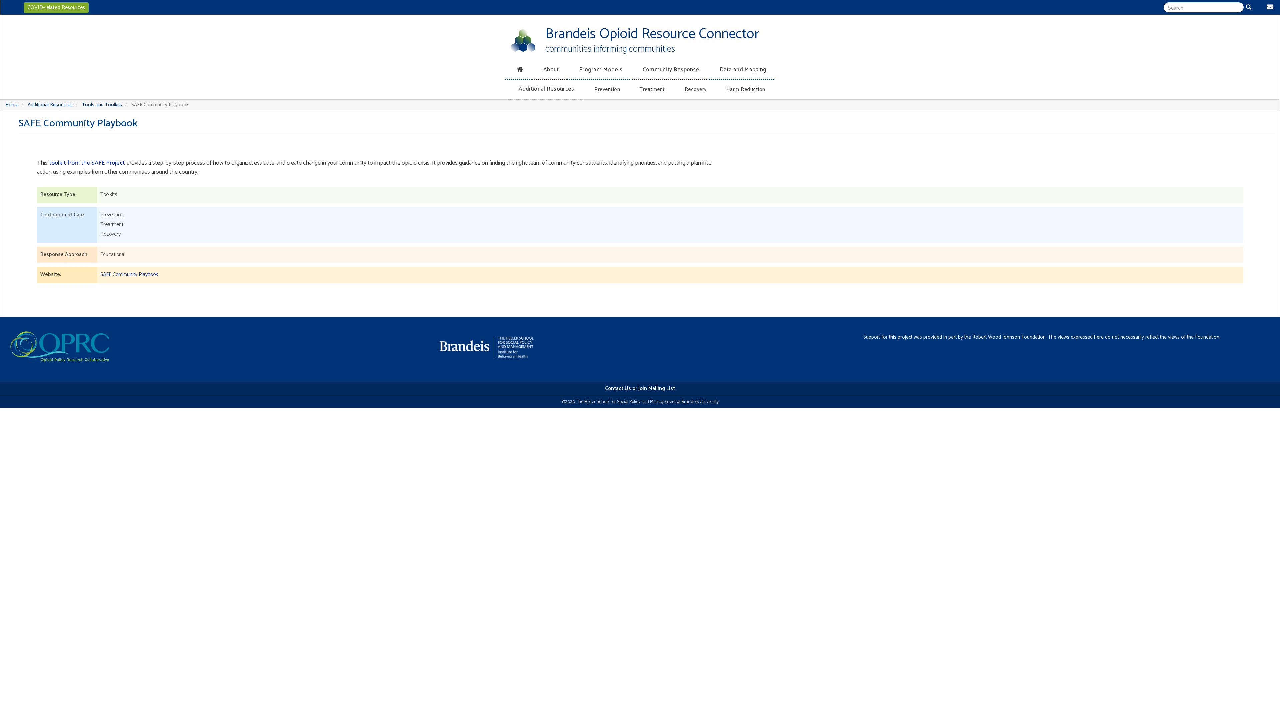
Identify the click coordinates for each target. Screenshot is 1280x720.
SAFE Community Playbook (129, 274)
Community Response (671, 69)
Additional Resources (546, 89)
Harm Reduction (745, 89)
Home (11, 105)
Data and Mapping (743, 69)
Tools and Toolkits (102, 105)
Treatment (652, 89)
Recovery (696, 89)
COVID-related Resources (56, 7)
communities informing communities (610, 49)
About (551, 69)
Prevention (607, 89)
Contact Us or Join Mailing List (640, 388)
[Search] (1250, 8)
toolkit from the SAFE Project (87, 163)
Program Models (600, 69)
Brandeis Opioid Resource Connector (652, 34)
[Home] (523, 40)
